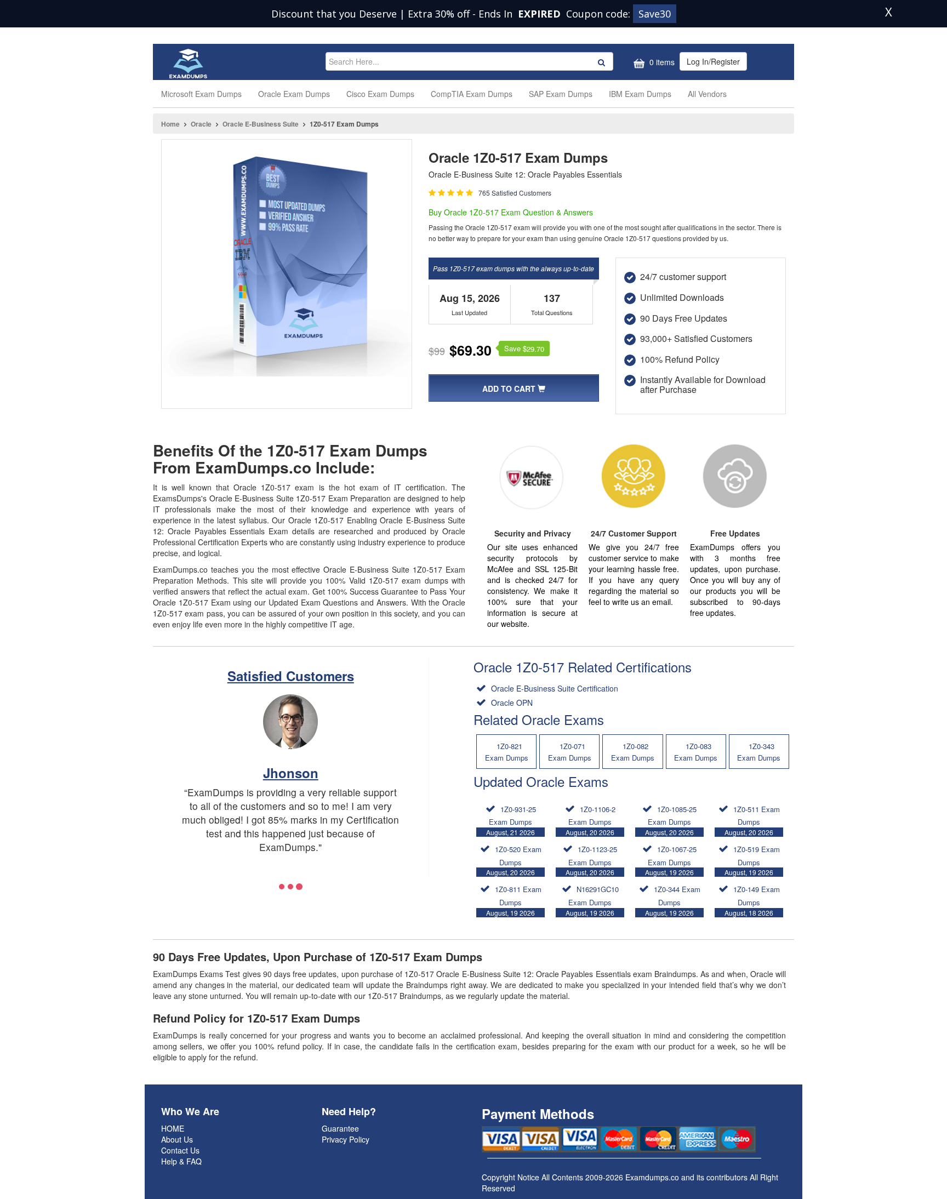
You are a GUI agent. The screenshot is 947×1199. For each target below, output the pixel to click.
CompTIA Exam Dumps (471, 93)
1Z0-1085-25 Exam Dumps (671, 820)
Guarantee (340, 1128)
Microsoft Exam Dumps (201, 93)
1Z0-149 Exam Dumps (752, 900)
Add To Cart (510, 388)
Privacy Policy (345, 1139)
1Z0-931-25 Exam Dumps (511, 820)
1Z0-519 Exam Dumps (752, 860)
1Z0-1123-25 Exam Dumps (591, 860)
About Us (177, 1139)
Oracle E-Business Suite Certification (553, 688)
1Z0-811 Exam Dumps (513, 900)
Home (170, 124)
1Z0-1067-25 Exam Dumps (671, 860)
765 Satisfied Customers (514, 192)
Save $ (524, 348)
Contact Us (180, 1150)
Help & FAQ (181, 1161)
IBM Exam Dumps (640, 93)
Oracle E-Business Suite (261, 124)
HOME (172, 1128)
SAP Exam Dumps (560, 93)
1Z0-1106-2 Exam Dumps (590, 820)
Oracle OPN (511, 702)
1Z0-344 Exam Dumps (672, 900)
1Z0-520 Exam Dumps (513, 860)
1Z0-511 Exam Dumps (752, 820)
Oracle (201, 124)
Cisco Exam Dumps (380, 93)
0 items (661, 61)
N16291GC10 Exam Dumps (592, 900)
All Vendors (707, 93)
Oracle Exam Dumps (294, 93)
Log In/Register (713, 61)
